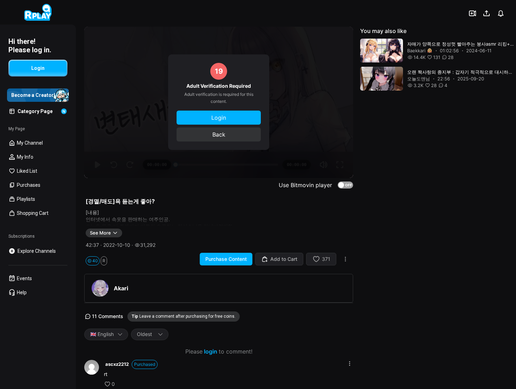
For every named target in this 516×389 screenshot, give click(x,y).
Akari (121, 288)
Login (218, 117)
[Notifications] (501, 13)
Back (218, 134)
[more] (345, 259)
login (210, 351)
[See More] (349, 363)
